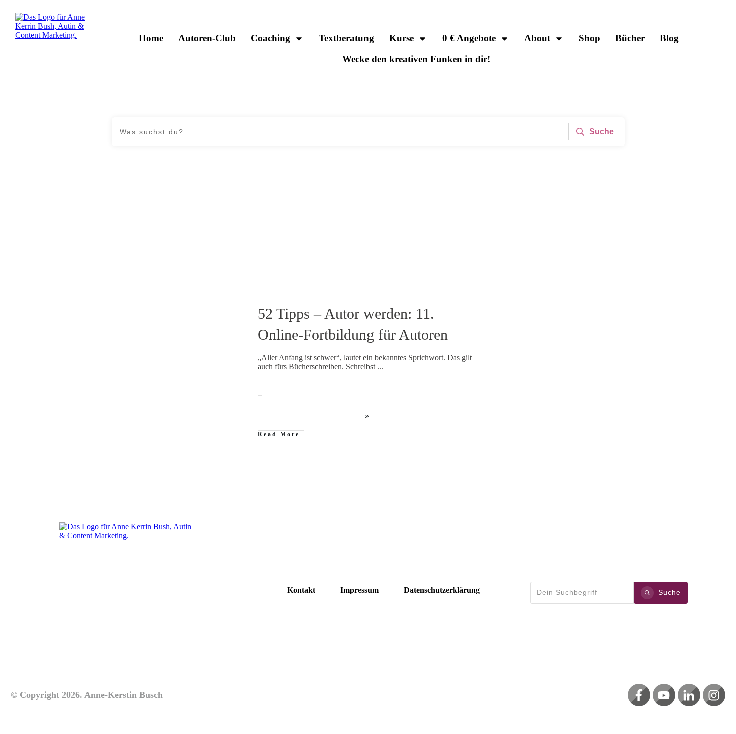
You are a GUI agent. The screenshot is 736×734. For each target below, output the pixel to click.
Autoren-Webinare (202, 311)
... (380, 366)
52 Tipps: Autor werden (140, 311)
